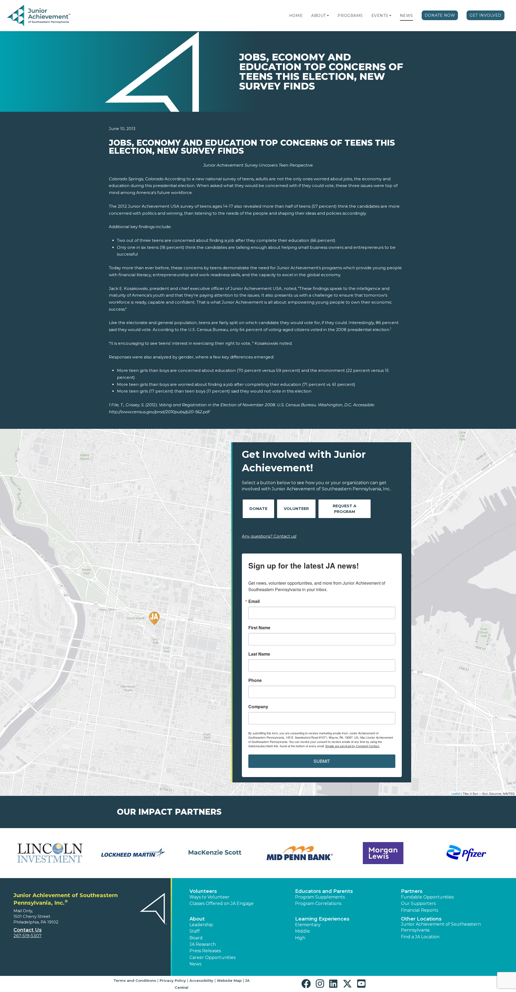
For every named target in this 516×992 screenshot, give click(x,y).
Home (296, 15)
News (406, 15)
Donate (258, 508)
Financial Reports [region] (419, 910)
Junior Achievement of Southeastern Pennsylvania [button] (441, 927)
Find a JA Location (420, 936)
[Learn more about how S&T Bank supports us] (216, 853)
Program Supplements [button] (320, 897)
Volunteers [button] (203, 891)
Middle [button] (302, 931)
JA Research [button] (202, 944)
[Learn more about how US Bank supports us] (466, 853)
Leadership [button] (201, 924)
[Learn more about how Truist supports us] (383, 853)
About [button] (197, 918)
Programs (350, 15)
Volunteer (296, 508)
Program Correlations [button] (318, 903)
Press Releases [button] (205, 950)
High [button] (300, 937)
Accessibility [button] (201, 980)
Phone (255, 680)
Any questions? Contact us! (269, 536)
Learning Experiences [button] (322, 918)
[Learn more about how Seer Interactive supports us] (299, 853)
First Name (259, 628)
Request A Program (344, 509)
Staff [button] (194, 931)
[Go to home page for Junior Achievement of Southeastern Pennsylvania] (39, 16)
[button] (328, 15)
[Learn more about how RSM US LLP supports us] (133, 853)
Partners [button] (411, 891)
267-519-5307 (27, 935)
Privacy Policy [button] (173, 980)
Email (254, 601)
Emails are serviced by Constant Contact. (352, 746)
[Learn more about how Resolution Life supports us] (49, 853)
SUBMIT (322, 761)
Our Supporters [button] (418, 903)
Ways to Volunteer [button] (209, 897)
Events (379, 15)
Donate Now (440, 15)
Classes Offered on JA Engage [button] (221, 903)
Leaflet (456, 793)
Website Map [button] (229, 980)
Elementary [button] (308, 924)
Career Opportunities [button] (212, 957)
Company (258, 707)
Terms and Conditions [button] (134, 980)
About (318, 15)
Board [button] (196, 937)
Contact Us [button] (27, 930)
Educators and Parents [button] (324, 891)
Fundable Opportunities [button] (427, 897)
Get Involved (485, 15)
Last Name (259, 654)
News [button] (195, 963)
